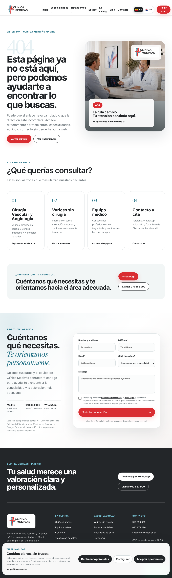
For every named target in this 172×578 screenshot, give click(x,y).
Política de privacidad (111, 397)
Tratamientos (78, 9)
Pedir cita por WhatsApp (136, 476)
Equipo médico (63, 527)
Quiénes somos (63, 522)
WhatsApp (128, 276)
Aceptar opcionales (150, 559)
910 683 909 (138, 522)
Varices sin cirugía (103, 522)
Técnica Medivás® (103, 527)
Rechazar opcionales (95, 559)
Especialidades (59, 9)
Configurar (123, 559)
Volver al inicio (19, 138)
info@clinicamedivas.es (144, 532)
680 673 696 (139, 527)
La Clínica (103, 9)
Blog (112, 9)
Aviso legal (129, 397)
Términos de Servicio (42, 424)
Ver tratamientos (46, 138)
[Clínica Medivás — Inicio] (22, 9)
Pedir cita (164, 9)
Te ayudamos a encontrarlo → (109, 121)
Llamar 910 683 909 (133, 286)
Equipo (93, 9)
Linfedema (99, 538)
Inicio (45, 9)
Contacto (123, 9)
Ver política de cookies (17, 569)
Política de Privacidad (17, 424)
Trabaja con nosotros (66, 538)
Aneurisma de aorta (104, 532)
